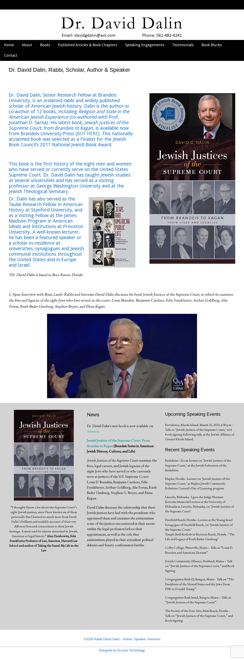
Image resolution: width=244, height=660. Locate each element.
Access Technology (131, 650)
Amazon (93, 431)
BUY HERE (87, 133)
